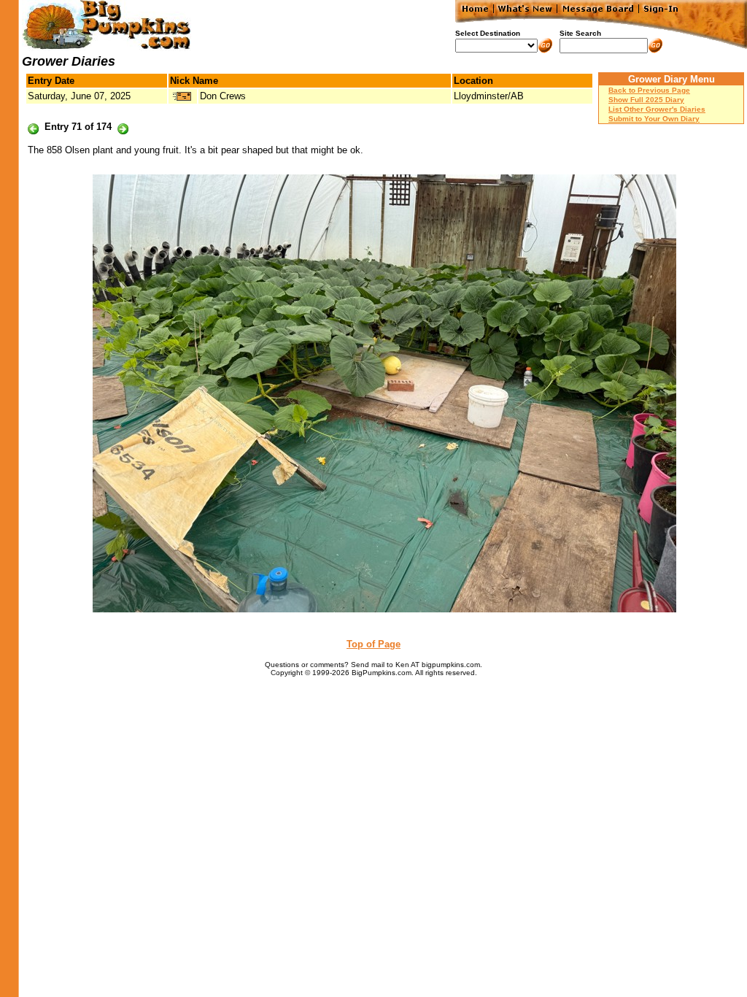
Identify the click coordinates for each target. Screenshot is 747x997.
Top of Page (373, 644)
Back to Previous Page (649, 90)
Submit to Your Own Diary (654, 119)
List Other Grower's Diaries (656, 109)
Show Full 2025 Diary (646, 100)
